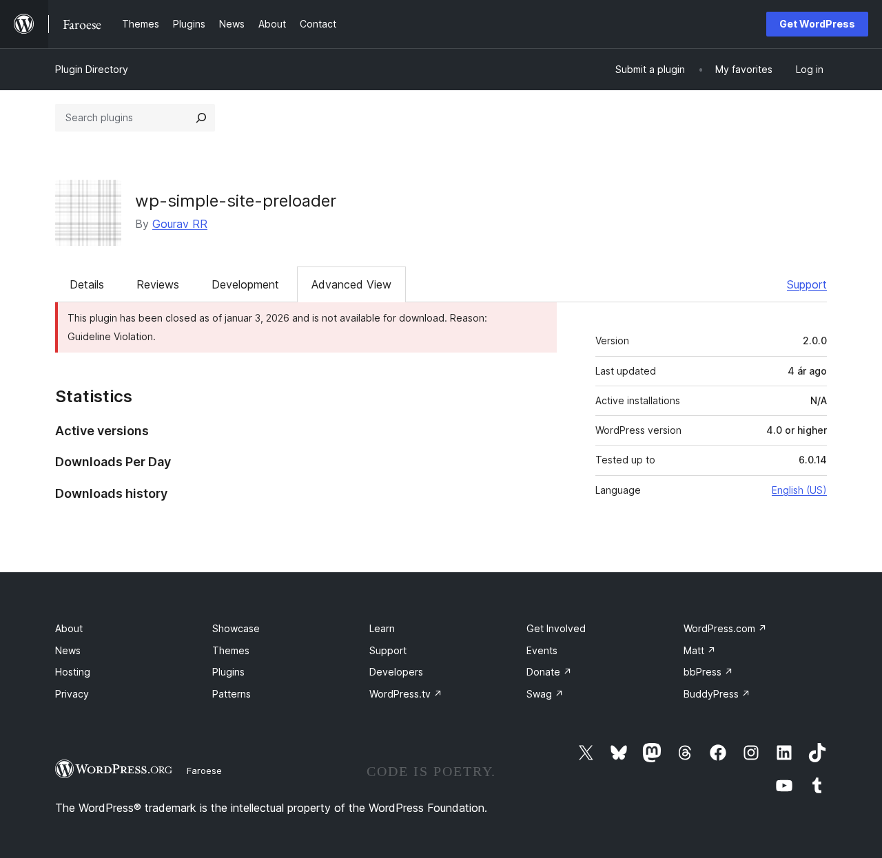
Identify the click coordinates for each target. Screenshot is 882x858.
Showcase (236, 628)
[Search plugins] (201, 118)
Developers (396, 672)
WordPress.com (725, 628)
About (69, 628)
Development (245, 284)
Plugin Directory (91, 69)
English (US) (799, 490)
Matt (700, 650)
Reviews (157, 284)
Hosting (72, 672)
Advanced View (351, 284)
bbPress (708, 672)
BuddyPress (717, 694)
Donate (549, 672)
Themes (230, 650)
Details (87, 284)
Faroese (204, 770)
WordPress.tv (405, 694)
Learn (382, 628)
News (68, 650)
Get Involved (556, 628)
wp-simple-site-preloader (235, 201)
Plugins (228, 672)
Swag (545, 694)
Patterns (231, 694)
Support (807, 284)
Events (541, 650)
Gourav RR (179, 224)
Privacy (72, 694)
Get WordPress (817, 24)
